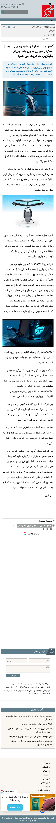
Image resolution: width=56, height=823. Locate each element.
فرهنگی (46, 775)
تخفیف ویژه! (15, 807)
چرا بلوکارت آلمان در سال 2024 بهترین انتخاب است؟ (29, 736)
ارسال (13, 675)
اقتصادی (45, 767)
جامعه (46, 786)
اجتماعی (45, 771)
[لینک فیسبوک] (44, 530)
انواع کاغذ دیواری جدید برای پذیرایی (36, 724)
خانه (52, 38)
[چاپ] (8, 28)
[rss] (17, 7)
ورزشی (46, 778)
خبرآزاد (27, 818)
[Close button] (53, 791)
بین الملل (45, 782)
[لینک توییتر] (48, 529)
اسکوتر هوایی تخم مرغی (27, 525)
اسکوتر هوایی (45, 525)
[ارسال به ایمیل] (3, 28)
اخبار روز (45, 38)
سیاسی (45, 763)
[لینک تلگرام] (52, 530)
